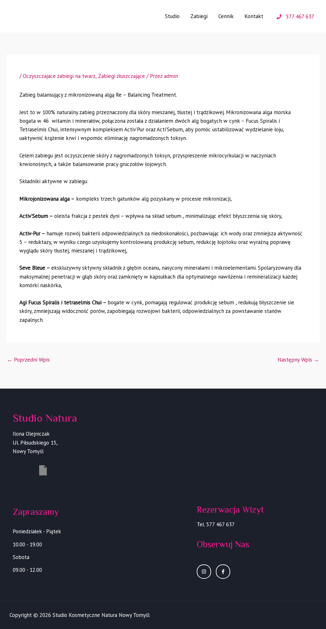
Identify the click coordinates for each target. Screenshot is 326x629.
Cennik (226, 16)
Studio (172, 16)
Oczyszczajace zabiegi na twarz (59, 76)
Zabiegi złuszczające (121, 76)
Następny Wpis (298, 359)
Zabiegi (199, 16)
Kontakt (253, 16)
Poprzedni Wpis (28, 359)
